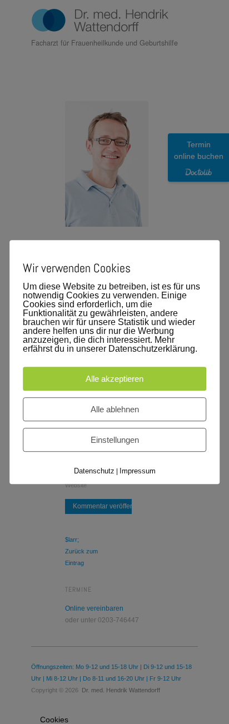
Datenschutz (94, 471)
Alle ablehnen (115, 409)
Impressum (138, 471)
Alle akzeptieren (114, 378)
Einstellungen (115, 440)
